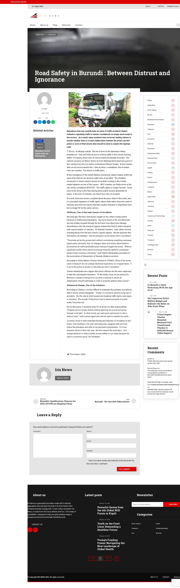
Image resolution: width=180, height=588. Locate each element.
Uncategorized (160, 245)
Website (89, 451)
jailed (150, 359)
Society (161, 221)
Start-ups (160, 230)
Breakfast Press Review (160, 120)
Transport (52, 34)
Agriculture (160, 105)
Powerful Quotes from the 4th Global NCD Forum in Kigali (110, 510)
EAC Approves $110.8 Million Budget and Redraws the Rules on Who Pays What (158, 302)
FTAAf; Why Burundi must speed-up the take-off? (160, 362)
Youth (160, 254)
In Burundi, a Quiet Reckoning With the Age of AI (160, 287)
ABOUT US (154, 577)
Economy (160, 139)
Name (89, 431)
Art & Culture (161, 110)
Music (160, 192)
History (160, 173)
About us (44, 25)
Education (160, 148)
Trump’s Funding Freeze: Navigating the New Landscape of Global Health (111, 544)
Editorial (66, 25)
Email (89, 441)
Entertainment (160, 158)
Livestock (160, 187)
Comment (37, 431)
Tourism (160, 235)
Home (32, 25)
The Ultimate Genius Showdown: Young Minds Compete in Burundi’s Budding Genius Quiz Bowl (160, 374)
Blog (55, 25)
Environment (160, 163)
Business (39, 141)
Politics (160, 211)
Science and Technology (161, 216)
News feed (40, 34)
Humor (160, 177)
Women (160, 249)
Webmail (177, 577)
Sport (161, 226)
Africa (160, 100)
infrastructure (160, 182)
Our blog (160, 206)
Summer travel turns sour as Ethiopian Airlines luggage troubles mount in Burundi (44, 157)
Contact (78, 25)
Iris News (44, 109)
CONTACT (165, 577)
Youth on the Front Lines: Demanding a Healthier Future (109, 526)
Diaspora (160, 129)
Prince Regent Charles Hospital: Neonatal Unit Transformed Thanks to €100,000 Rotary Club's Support (165, 323)
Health (161, 168)
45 (117, 558)
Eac (161, 134)
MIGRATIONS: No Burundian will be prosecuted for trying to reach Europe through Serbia (160, 392)
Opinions (160, 201)
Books (160, 115)
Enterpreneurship (160, 153)
